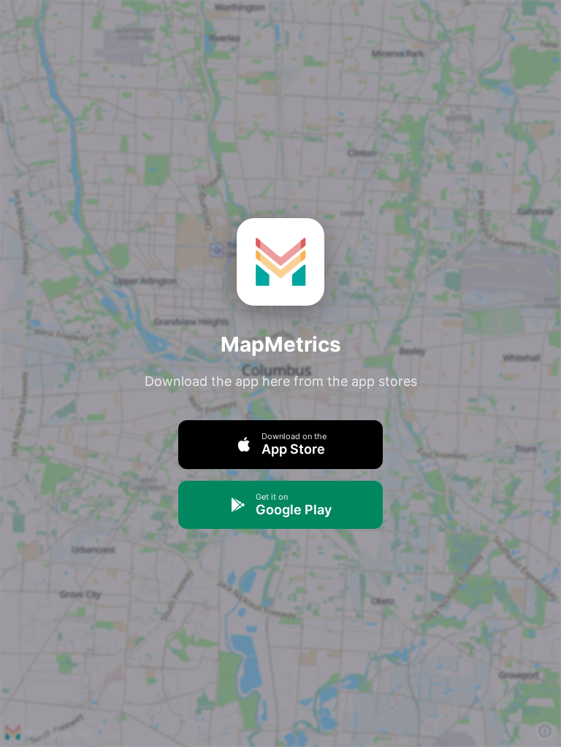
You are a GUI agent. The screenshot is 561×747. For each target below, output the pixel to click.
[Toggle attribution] (545, 731)
